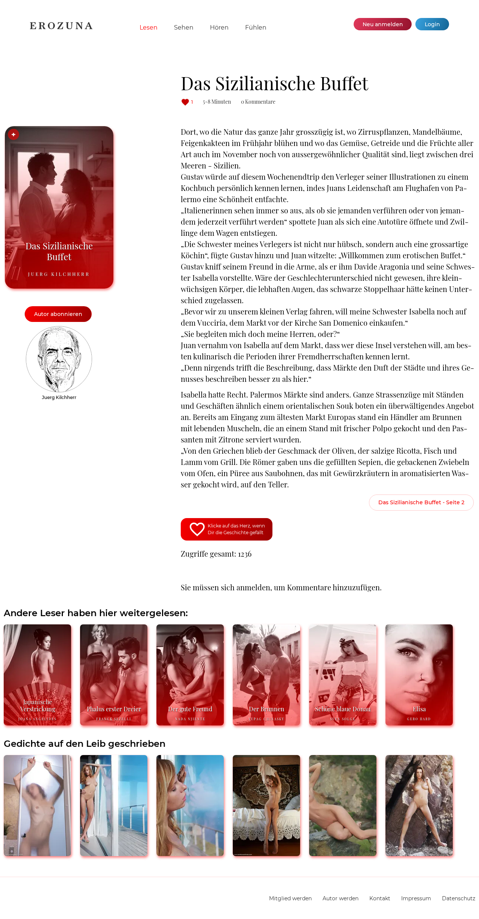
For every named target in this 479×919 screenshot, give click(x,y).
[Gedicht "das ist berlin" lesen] (342, 853)
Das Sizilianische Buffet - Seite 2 (421, 502)
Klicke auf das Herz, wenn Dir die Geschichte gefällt (236, 529)
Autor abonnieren (58, 314)
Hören (219, 27)
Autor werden (341, 898)
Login (432, 24)
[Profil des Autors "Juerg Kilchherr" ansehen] (59, 330)
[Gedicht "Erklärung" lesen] (190, 853)
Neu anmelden (383, 24)
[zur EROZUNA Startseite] (61, 28)
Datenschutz (458, 898)
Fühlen (255, 27)
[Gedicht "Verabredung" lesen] (266, 853)
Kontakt (379, 898)
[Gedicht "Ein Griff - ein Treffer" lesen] (419, 853)
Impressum (416, 898)
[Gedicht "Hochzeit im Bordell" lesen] (113, 853)
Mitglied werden (290, 898)
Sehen (183, 27)
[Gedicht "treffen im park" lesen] (37, 853)
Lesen (149, 27)
